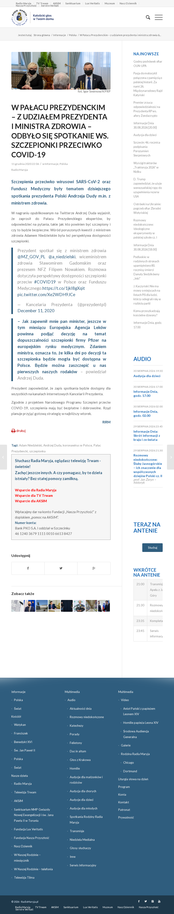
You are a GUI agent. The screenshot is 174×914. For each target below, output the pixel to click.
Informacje (59, 35)
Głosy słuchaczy (80, 848)
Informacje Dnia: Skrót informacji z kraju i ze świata (146, 435)
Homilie (75, 768)
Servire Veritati (50, 5)
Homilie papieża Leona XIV (140, 722)
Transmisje (77, 831)
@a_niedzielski (61, 256)
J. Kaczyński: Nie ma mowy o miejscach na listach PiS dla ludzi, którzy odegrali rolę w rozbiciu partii (147, 294)
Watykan (20, 724)
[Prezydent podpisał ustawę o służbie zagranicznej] (42, 606)
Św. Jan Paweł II (24, 750)
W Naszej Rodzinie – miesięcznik (27, 857)
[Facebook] (138, 901)
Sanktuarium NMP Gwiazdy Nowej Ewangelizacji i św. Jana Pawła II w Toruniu (33, 815)
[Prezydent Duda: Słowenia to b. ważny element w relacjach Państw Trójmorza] (104, 606)
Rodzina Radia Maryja (135, 754)
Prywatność (126, 817)
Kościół (16, 716)
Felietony (76, 743)
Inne (72, 856)
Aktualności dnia (81, 708)
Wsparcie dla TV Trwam (34, 495)
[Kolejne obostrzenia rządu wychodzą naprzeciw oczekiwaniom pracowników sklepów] (91, 606)
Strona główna (42, 35)
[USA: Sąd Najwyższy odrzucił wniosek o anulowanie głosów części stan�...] (170, 457)
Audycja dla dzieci (145, 135)
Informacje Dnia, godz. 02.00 (145, 413)
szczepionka (37, 451)
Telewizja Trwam (25, 792)
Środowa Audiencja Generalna (136, 734)
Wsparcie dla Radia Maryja (35, 490)
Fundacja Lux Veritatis (28, 829)
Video (125, 700)
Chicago (128, 762)
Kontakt (123, 802)
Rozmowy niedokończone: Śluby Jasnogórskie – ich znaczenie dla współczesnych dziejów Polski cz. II (147, 465)
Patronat (124, 810)
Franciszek (21, 733)
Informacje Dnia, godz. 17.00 (145, 393)
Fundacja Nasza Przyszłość (31, 838)
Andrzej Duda (52, 445)
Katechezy (76, 725)
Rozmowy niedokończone (87, 717)
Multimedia (72, 692)
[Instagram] (152, 901)
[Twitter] (145, 901)
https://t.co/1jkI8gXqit (63, 288)
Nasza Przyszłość (26, 5)
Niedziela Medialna (82, 839)
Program (124, 787)
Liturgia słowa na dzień (133, 779)
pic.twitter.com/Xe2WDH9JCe (46, 294)
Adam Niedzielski (30, 445)
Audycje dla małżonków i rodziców (86, 780)
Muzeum (110, 3)
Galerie (125, 745)
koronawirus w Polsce (77, 445)
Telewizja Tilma (24, 877)
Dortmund (130, 771)
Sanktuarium (72, 3)
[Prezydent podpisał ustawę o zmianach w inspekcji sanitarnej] (54, 606)
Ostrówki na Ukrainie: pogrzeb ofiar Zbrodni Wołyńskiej (147, 208)
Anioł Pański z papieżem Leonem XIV (139, 711)
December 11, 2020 (35, 310)
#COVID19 (45, 281)
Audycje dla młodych (83, 808)
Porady (75, 734)
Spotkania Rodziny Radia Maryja (86, 819)
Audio (142, 359)
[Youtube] (159, 901)
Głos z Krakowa (80, 760)
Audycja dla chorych (83, 791)
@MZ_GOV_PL (31, 256)
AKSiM (18, 801)
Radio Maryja (23, 783)
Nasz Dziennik (128, 3)
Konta (122, 794)
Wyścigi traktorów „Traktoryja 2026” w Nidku (146, 167)
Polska (73, 35)
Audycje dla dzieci (81, 800)
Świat (17, 708)
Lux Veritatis (92, 3)
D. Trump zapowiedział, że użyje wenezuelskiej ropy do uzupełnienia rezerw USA (147, 187)
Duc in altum (78, 751)
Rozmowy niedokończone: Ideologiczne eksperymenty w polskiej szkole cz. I (145, 228)
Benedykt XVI (23, 742)
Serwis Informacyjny (83, 865)
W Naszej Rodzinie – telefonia (33, 869)
